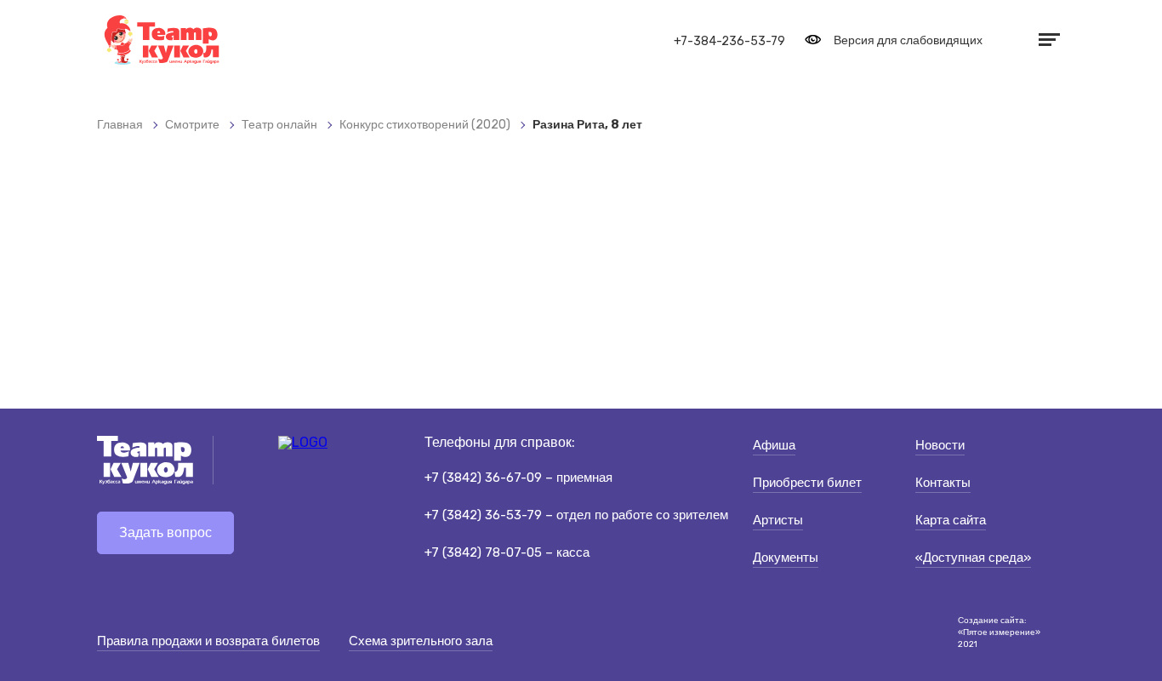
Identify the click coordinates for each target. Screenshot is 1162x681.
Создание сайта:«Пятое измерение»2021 (999, 632)
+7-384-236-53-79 (729, 41)
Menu (1047, 39)
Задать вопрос (165, 532)
